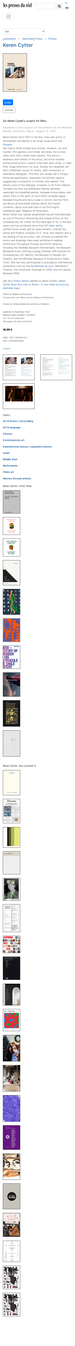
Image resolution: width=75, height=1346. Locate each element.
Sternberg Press (32, 38)
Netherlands (10, 465)
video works (55, 225)
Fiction (52, 38)
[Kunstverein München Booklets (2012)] (13, 1224)
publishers (9, 38)
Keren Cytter (18, 45)
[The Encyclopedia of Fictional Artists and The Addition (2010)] (13, 1251)
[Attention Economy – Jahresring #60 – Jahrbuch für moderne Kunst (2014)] (13, 1137)
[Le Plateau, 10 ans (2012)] (13, 1196)
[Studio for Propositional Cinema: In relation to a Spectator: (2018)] (13, 918)
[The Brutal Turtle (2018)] (13, 525)
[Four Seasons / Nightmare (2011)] (13, 684)
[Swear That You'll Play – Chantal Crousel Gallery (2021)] (13, 862)
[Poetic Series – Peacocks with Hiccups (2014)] (13, 1108)
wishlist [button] (9, 109)
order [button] (8, 102)
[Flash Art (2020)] (13, 889)
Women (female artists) (17, 478)
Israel (6, 453)
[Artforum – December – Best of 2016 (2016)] (13, 944)
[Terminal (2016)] (13, 601)
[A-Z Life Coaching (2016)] (13, 572)
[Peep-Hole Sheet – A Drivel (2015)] (13, 629)
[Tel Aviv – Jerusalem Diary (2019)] (13, 501)
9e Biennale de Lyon (42, 266)
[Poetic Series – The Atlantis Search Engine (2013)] (13, 1166)
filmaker (7, 144)
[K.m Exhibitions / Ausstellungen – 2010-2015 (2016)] (13, 994)
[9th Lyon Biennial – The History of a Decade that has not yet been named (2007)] (13, 1304)
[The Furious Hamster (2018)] (13, 547)
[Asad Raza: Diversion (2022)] (13, 810)
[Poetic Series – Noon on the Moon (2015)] (13, 1047)
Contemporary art (13, 440)
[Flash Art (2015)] (13, 1019)
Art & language (12, 427)
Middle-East (10, 459)
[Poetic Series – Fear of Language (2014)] (13, 1078)
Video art (8, 472)
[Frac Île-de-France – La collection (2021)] (13, 837)
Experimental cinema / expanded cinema (27, 446)
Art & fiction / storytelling (18, 421)
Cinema (7, 433)
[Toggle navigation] (8, 16)
